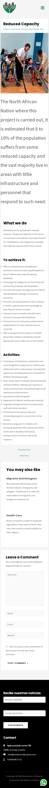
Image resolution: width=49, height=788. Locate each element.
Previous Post (24, 450)
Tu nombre (24, 694)
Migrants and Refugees (21, 478)
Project (24, 29)
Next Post (24, 456)
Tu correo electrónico (24, 708)
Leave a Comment (11, 29)
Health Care (14, 515)
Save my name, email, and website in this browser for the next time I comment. (24, 650)
